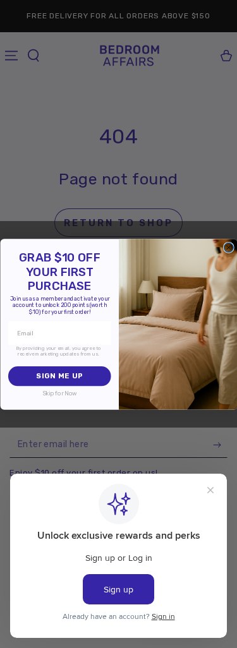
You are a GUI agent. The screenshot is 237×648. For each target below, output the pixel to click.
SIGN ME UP (59, 375)
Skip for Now (59, 393)
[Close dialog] (228, 247)
